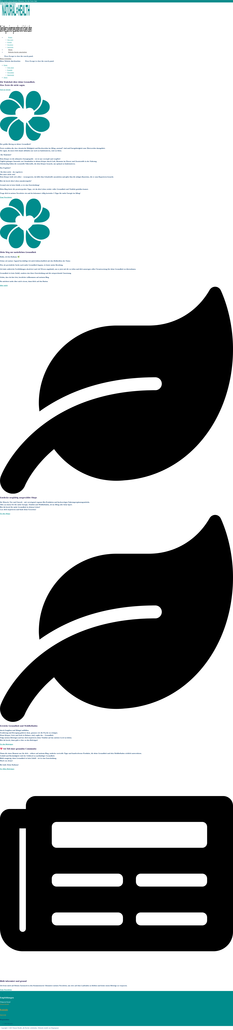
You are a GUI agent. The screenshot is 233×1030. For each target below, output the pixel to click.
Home (5, 65)
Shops (5, 77)
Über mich (10, 67)
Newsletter (10, 72)
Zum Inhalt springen (8, 4)
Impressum (10, 75)
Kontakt (9, 70)
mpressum (3, 1015)
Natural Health (4, 1004)
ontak (4, 1010)
